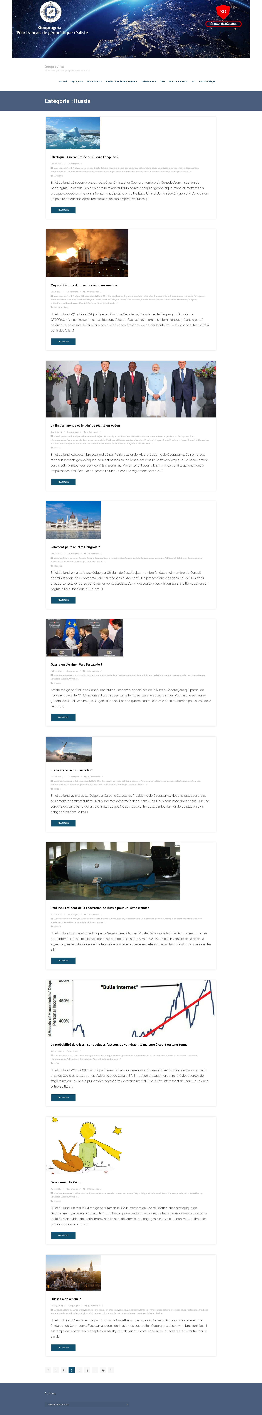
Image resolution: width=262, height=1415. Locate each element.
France (119, 296)
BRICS (57, 448)
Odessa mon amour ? (66, 1299)
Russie (147, 171)
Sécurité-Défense (161, 171)
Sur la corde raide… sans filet (72, 770)
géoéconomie (178, 168)
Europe (166, 168)
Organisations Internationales (138, 296)
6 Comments (93, 1189)
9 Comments (94, 1306)
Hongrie (58, 566)
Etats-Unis (157, 168)
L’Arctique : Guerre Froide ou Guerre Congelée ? (84, 157)
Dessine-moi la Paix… (66, 1182)
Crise (56, 1063)
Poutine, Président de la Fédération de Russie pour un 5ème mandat (100, 908)
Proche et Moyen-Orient (89, 300)
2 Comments (93, 671)
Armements (87, 168)
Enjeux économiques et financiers (134, 168)
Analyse (77, 168)
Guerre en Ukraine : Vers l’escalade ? (76, 664)
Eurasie (145, 436)
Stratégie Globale (179, 171)
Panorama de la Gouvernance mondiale (86, 171)
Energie (113, 168)
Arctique (58, 176)
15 (103, 1370)
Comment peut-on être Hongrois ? (75, 547)
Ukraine (146, 443)
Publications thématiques (79, 1059)
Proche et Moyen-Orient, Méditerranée (121, 300)
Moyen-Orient (61, 307)
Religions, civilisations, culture (94, 1313)
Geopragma (73, 164)
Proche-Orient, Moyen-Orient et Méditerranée (164, 300)
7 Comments (93, 292)
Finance (117, 1055)
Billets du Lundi (101, 168)
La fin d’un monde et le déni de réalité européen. (86, 425)
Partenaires (192, 1310)
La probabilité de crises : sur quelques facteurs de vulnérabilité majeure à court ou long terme (119, 1044)
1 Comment (92, 432)
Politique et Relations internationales (125, 171)
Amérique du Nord (63, 168)
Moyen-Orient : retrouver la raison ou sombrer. (84, 285)
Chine (81, 1055)
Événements (133, 1310)
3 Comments (94, 777)
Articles (58, 1310)
